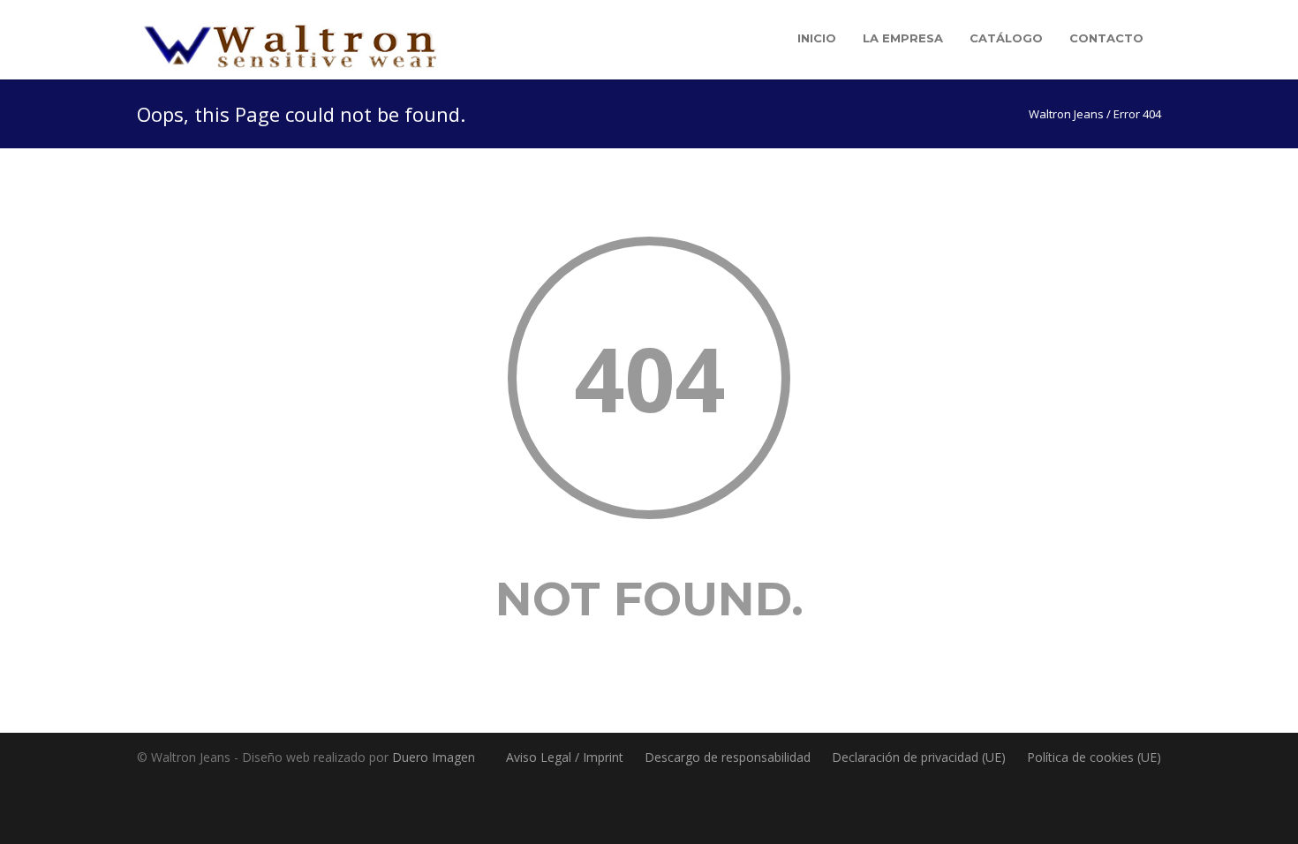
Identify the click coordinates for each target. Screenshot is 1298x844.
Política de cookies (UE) (1094, 757)
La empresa (903, 38)
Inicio (816, 38)
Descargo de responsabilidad (728, 757)
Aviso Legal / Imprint (564, 757)
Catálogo (1006, 38)
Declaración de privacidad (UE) (919, 757)
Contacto (1106, 38)
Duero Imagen (433, 757)
